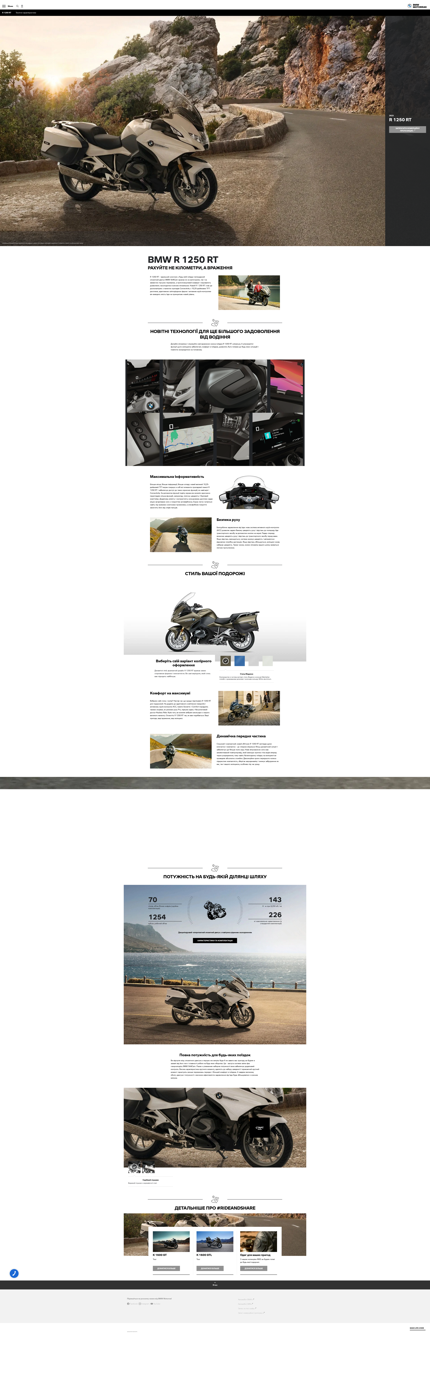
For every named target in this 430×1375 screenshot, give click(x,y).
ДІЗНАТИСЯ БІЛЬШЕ (166, 1268)
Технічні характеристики (26, 12)
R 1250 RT (6, 12)
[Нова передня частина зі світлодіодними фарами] (179, 386)
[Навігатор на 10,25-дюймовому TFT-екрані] (188, 439)
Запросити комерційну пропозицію (408, 129)
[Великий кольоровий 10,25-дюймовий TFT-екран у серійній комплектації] (143, 386)
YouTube (156, 1304)
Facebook (134, 1304)
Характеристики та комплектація (215, 940)
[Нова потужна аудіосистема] (278, 439)
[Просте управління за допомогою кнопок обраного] (143, 439)
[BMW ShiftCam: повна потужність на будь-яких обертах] (233, 386)
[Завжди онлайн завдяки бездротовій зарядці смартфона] (286, 386)
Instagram (145, 1304)
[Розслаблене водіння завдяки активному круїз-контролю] (233, 439)
